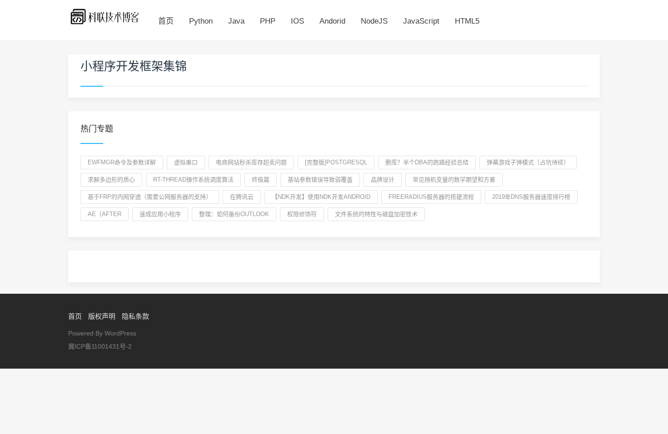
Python (201, 21)
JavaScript (421, 21)
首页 (166, 21)
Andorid (332, 21)
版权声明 (101, 316)
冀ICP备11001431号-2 (100, 346)
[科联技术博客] (105, 16)
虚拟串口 (186, 162)
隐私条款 (135, 316)
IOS (297, 21)
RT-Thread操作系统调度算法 (193, 179)
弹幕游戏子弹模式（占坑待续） (528, 162)
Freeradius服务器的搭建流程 (431, 196)
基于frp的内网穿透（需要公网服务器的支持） (150, 196)
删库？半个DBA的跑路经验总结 (427, 162)
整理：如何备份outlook (234, 214)
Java (236, 21)
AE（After (104, 214)
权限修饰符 (302, 214)
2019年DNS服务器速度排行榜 (531, 196)
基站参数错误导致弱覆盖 (320, 179)
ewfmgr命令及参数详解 (122, 162)
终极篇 (260, 179)
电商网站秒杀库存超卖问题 (251, 162)
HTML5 (467, 21)
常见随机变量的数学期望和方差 (454, 179)
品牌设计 (382, 179)
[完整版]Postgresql (336, 162)
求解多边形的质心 (111, 179)
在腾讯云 (242, 196)
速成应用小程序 (160, 214)
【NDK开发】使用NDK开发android (321, 196)
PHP (267, 21)
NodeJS (374, 21)
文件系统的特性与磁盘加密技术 (376, 214)
